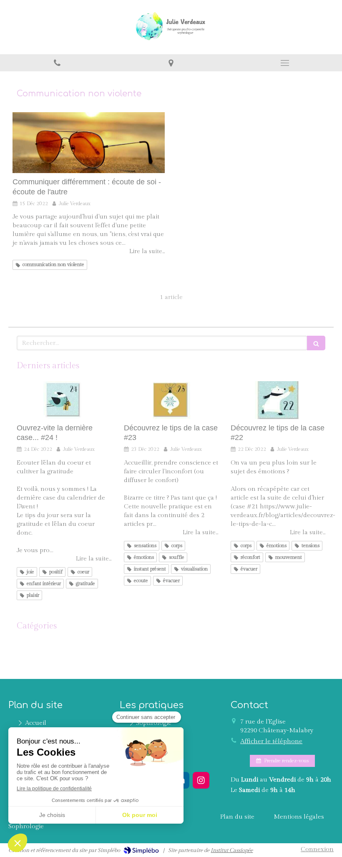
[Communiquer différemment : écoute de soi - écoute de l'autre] (89, 142)
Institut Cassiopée (232, 850)
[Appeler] (57, 62)
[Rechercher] (316, 343)
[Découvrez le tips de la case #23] (171, 400)
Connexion (317, 849)
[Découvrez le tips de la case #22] (278, 400)
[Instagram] (201, 780)
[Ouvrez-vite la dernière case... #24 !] (64, 400)
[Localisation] (171, 62)
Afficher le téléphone (271, 741)
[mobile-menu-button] (285, 63)
